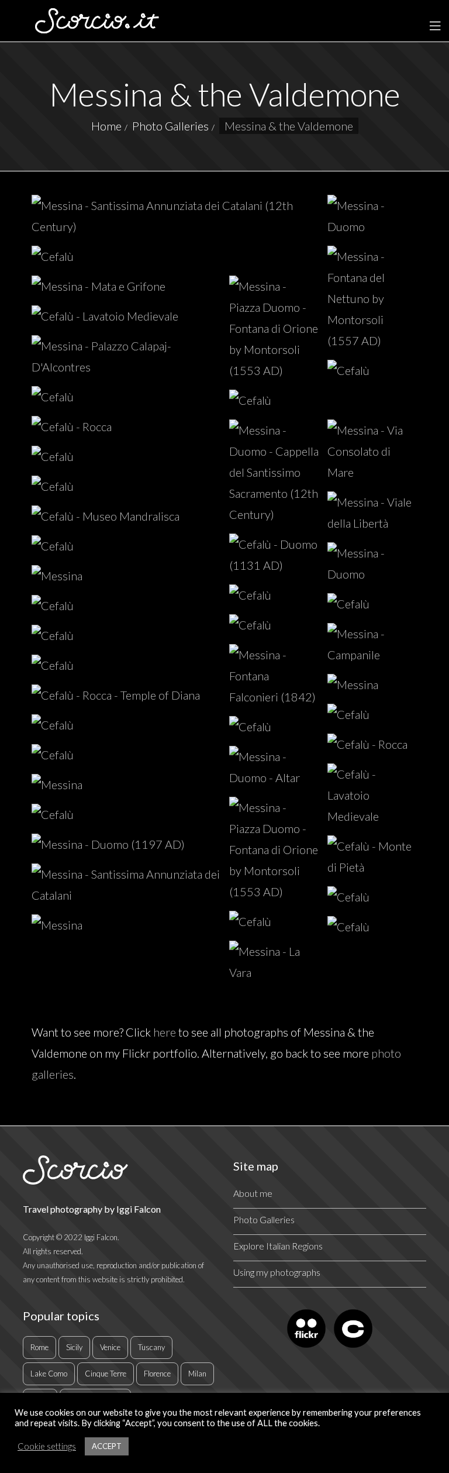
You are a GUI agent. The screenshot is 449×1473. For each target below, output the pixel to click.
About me (252, 1193)
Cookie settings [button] (47, 1446)
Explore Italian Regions (278, 1245)
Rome (39, 1347)
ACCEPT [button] (107, 1446)
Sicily (74, 1347)
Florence (157, 1373)
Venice (110, 1347)
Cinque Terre (105, 1373)
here (164, 1032)
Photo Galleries (170, 126)
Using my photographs (276, 1272)
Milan (197, 1373)
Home (106, 126)
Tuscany (151, 1347)
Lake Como (48, 1373)
